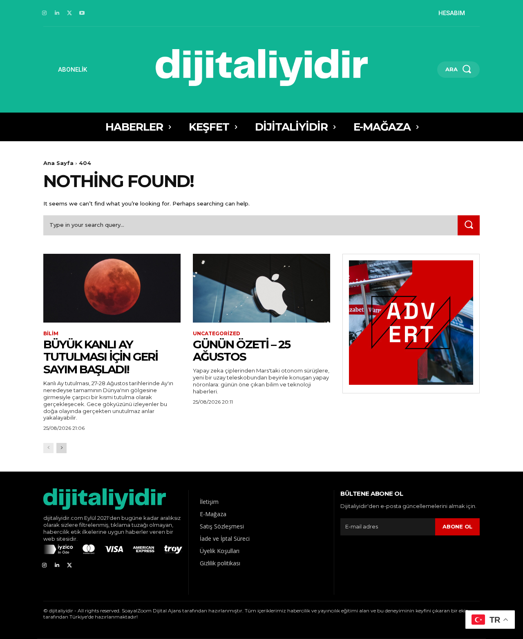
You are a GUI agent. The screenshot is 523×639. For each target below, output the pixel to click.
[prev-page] (48, 448)
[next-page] (61, 448)
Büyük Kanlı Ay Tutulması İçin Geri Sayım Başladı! (100, 357)
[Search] (469, 225)
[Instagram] (44, 13)
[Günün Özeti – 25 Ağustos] (261, 288)
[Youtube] (82, 13)
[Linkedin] (57, 13)
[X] (69, 13)
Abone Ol (457, 526)
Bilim (50, 333)
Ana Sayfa (58, 163)
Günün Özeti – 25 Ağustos (241, 350)
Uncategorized (216, 333)
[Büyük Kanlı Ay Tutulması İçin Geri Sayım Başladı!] (112, 288)
